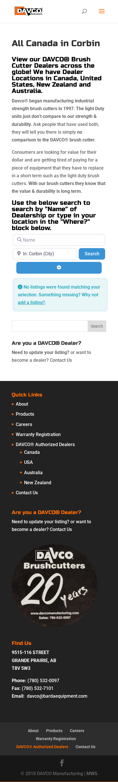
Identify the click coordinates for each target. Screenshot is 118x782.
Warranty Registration (38, 434)
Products (25, 414)
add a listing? (31, 302)
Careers (24, 424)
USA (28, 462)
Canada (32, 452)
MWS (91, 773)
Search (95, 253)
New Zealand (37, 482)
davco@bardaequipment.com (57, 696)
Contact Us (61, 360)
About (22, 404)
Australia (33, 472)
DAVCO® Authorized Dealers (45, 444)
